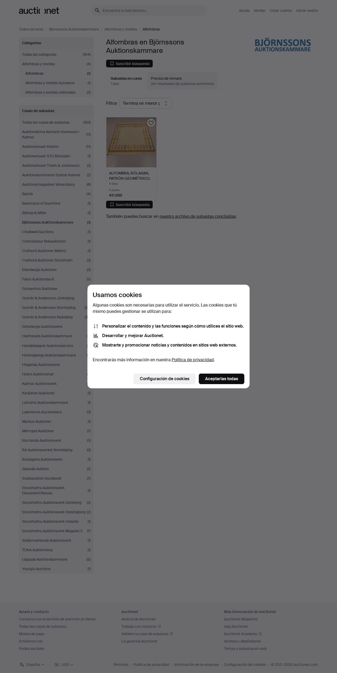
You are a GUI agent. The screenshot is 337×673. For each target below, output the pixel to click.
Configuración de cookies (164, 378)
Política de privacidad (193, 360)
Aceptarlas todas (221, 378)
